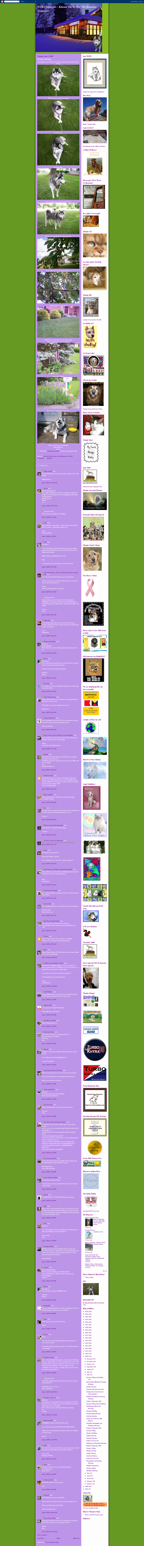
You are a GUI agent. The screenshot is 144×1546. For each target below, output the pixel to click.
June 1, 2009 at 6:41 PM (49, 1218)
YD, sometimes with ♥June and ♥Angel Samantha (58, 869)
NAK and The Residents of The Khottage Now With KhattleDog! (94, 1504)
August (89, 1369)
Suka (45, 542)
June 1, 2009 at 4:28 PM (49, 1116)
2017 (86, 1335)
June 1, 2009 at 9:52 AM (49, 931)
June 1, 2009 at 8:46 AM (49, 802)
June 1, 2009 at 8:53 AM (49, 835)
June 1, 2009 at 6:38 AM (49, 712)
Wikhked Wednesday (92, 1466)
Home (58, 1538)
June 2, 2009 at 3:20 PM (49, 1474)
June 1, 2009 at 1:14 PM (49, 999)
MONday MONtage (92, 1471)
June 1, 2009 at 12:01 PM (49, 957)
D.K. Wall (46, 684)
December (90, 1359)
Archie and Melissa (49, 1089)
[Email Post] (58, 459)
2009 (86, 1356)
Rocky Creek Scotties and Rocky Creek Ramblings (58, 735)
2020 (86, 1327)
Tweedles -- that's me (50, 1397)
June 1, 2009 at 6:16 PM (49, 1200)
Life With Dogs (48, 992)
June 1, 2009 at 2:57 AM (49, 567)
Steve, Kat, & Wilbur (50, 1518)
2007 (86, 1489)
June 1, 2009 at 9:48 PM (49, 1329)
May (88, 1473)
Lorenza (46, 1267)
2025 (86, 1314)
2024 (86, 1317)
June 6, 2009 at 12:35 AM (49, 1532)
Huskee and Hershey (50, 641)
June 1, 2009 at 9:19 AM (49, 885)
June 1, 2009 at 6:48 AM (49, 729)
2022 (86, 1322)
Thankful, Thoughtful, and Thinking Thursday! (94, 1424)
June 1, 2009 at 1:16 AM (49, 517)
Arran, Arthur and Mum (51, 1177)
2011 (86, 1351)
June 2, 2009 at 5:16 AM (49, 1459)
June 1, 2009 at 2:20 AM (49, 536)
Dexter (46, 659)
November (90, 1361)
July (88, 1372)
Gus (45, 808)
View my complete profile (90, 1508)
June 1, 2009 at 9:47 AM (49, 915)
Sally (45, 523)
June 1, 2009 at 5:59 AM (49, 678)
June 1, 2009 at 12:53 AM (49, 506)
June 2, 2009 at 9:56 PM (49, 1489)
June (88, 1375)
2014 (86, 1343)
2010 (86, 1354)
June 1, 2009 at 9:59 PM (49, 1373)
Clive (45, 1223)
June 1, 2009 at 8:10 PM (49, 1262)
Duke (45, 1445)
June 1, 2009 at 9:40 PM (49, 1313)
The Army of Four (49, 1032)
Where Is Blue (89, 1277)
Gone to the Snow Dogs (92, 1218)
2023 (86, 1319)
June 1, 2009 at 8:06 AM (49, 770)
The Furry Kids (48, 1105)
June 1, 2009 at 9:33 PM (49, 1300)
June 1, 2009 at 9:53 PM (49, 1352)
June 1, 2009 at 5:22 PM (49, 1153)
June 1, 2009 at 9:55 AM (49, 944)
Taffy (45, 1206)
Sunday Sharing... (91, 1387)
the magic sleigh (48, 775)
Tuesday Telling (91, 1430)
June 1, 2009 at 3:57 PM (49, 1084)
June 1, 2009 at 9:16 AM (49, 864)
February (90, 1481)
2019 (86, 1330)
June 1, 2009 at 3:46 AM (49, 592)
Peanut (46, 1195)
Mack (45, 850)
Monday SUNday (91, 1451)
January (89, 1484)
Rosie (45, 1464)
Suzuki (46, 488)
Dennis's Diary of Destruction (94, 1264)
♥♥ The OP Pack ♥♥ (49, 718)
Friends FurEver (90, 1230)
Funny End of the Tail (91, 1255)
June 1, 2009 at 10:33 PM (49, 1392)
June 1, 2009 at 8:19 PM (49, 1281)
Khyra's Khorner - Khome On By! (95, 1242)
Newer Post (40, 1538)
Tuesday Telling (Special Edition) (96, 1404)
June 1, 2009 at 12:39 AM (49, 483)
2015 (86, 1340)
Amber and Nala (48, 1480)
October (89, 1364)
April (88, 1476)
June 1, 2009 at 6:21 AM (49, 691)
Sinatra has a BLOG (53, 451)
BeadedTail (47, 1306)
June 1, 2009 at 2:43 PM (49, 1026)
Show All (105, 1271)
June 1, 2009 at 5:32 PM (49, 1189)
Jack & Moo (47, 904)
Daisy (45, 950)
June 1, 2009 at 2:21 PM (49, 1015)
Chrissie (46, 936)
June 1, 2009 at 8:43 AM (49, 789)
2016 (86, 1338)
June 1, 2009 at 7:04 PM (49, 1241)
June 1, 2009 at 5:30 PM (49, 1172)
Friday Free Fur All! (92, 1441)
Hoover (46, 1334)
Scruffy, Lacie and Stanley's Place (54, 963)
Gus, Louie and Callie (50, 1158)
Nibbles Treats (48, 1005)
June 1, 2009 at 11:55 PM (49, 1440)
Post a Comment (42, 1535)
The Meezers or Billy (50, 1020)
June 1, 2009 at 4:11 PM (49, 1099)
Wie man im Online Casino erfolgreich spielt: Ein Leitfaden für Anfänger (94, 1258)
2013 (86, 1346)
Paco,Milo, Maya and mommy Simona (55, 1122)
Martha (46, 754)
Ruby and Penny (48, 795)
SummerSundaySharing (93, 1413)
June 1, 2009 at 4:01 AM (49, 615)
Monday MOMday (91, 1411)
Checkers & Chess (49, 1357)
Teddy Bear (47, 620)
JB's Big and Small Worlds (52, 921)
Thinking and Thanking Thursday (96, 1443)
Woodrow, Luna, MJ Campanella (53, 825)
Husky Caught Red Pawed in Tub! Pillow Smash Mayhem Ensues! (99, 1221)
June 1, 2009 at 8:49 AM (49, 819)
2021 (86, 1325)
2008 (86, 1486)
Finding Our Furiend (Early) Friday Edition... (94, 1393)
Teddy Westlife (48, 471)
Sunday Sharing (91, 1453)
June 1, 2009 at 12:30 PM (49, 986)
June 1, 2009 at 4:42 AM (49, 653)
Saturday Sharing (98, 1244)
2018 (86, 1332)
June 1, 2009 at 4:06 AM (49, 636)
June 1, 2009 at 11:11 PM (49, 1415)
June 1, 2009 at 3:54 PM (49, 1065)
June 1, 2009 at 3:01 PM (49, 1043)
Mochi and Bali (48, 1420)
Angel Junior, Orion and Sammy (53, 1070)
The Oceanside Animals (51, 890)
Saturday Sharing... (92, 1438)
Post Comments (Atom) (52, 1542)
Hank (45, 1319)
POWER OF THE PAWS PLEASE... (93, 1407)
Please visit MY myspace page (94, 1515)
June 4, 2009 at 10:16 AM (49, 1512)
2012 (86, 1348)
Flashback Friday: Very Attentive (94, 1266)
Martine (46, 1049)
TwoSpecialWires (49, 1246)
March (89, 1478)
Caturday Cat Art (98, 1232)
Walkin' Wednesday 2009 (93, 1401)
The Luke (46, 1495)
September (90, 1367)
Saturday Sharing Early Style (95, 1389)
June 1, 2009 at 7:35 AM (49, 749)
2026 (86, 1311)
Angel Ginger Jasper (50, 697)
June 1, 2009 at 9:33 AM (49, 898)
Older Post (76, 1538)
